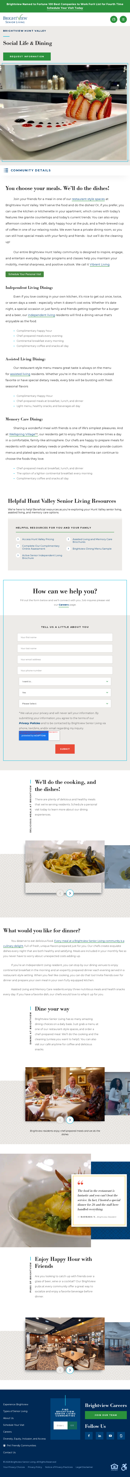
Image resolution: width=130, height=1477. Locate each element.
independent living (41, 315)
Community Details (31, 170)
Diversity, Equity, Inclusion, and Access (24, 1438)
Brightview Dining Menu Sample (92, 548)
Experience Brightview (15, 1404)
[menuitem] (113, 19)
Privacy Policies (29, 723)
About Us (8, 1418)
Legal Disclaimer (84, 1467)
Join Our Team (106, 1415)
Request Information (27, 56)
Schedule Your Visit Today (65, 7)
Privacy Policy (35, 1467)
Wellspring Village (23, 434)
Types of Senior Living (15, 1411)
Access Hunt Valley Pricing (38, 539)
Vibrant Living (100, 264)
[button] (123, 19)
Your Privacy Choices (14, 1467)
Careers (7, 1432)
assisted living (20, 374)
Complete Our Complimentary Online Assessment (40, 547)
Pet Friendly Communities (21, 1445)
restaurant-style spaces (88, 199)
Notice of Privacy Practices (59, 1467)
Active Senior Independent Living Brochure (42, 557)
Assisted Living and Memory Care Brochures (92, 540)
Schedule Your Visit (13, 1425)
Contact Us (9, 1452)
